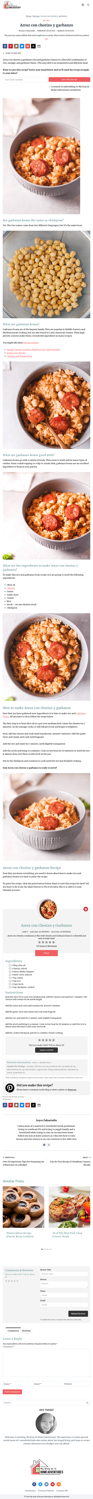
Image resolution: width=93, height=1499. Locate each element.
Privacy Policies (46, 1490)
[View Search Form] (88, 5)
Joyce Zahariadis (28, 31)
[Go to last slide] (6, 1217)
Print (46, 953)
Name (42, 1291)
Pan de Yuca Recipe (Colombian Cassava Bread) (70, 1161)
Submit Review (78, 1314)
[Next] (86, 1217)
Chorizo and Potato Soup (19, 356)
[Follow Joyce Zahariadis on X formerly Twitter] (49, 1145)
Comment (9, 1346)
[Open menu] (82, 5)
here (46, 39)
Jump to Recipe (13, 53)
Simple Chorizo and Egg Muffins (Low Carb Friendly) (33, 349)
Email (42, 1300)
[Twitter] (40, 1484)
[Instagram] (46, 1484)
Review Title (45, 1270)
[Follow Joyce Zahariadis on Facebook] (44, 1145)
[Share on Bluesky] (22, 46)
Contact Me (62, 1490)
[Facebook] (34, 1484)
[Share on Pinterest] (10, 46)
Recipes (46, 20)
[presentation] (23, 1207)
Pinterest (72, 1090)
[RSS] (59, 1484)
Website (68, 1384)
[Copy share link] (16, 46)
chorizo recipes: (31, 342)
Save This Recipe (69, 79)
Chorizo (11, 588)
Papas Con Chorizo (16, 353)
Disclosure (30, 1490)
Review (43, 1279)
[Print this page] (27, 46)
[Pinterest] (53, 1484)
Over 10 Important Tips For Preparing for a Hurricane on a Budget (23, 1161)
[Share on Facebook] (5, 46)
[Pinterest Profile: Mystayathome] (11, 1087)
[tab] (42, 1249)
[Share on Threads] (33, 46)
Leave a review (46, 1050)
